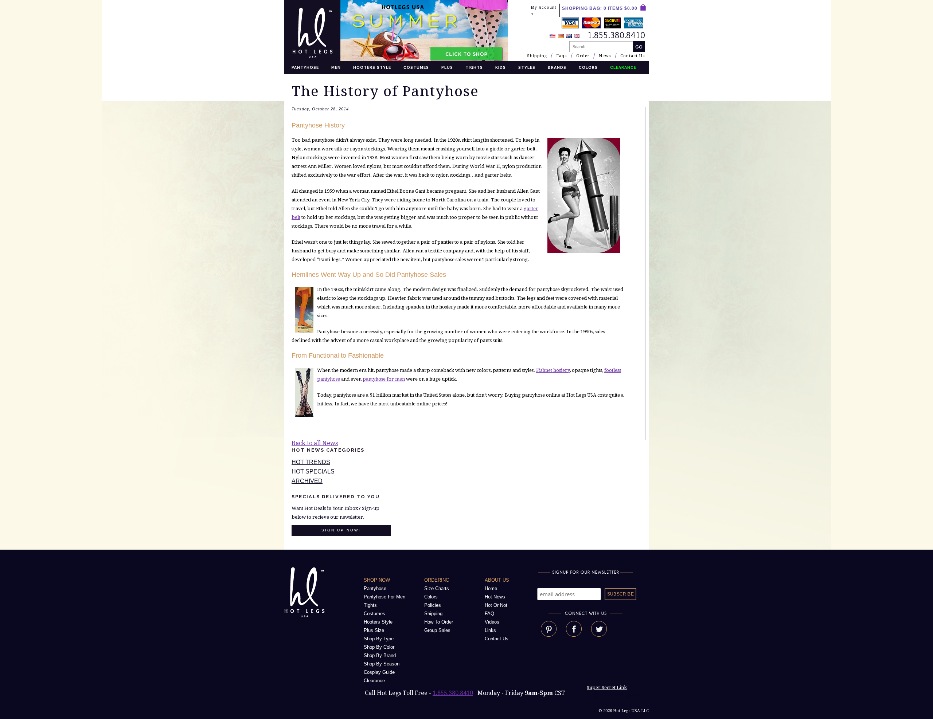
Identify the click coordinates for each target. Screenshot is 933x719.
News (605, 56)
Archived (307, 481)
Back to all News (315, 443)
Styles (526, 67)
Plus (447, 67)
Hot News (495, 597)
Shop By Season (381, 664)
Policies (432, 605)
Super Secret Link (607, 687)
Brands (557, 67)
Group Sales (437, 630)
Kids (500, 67)
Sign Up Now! (341, 530)
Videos (492, 622)
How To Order (438, 622)
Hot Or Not (496, 605)
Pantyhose (305, 67)
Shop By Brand (380, 655)
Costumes (416, 67)
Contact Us (632, 56)
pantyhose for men (384, 379)
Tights (474, 67)
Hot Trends (311, 462)
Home (491, 588)
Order (583, 56)
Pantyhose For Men (384, 597)
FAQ (489, 613)
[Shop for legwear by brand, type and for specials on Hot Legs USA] (306, 617)
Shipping (537, 56)
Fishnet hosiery (553, 370)
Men (336, 67)
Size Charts (436, 588)
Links (490, 630)
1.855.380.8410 (453, 692)
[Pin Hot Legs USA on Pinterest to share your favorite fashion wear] (548, 635)
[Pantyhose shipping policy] (603, 26)
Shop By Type (379, 638)
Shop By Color (379, 647)
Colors (588, 67)
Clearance (374, 680)
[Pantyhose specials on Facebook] (574, 635)
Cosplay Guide (379, 672)
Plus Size (374, 630)
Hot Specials (313, 471)
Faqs (561, 56)
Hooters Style (372, 67)
